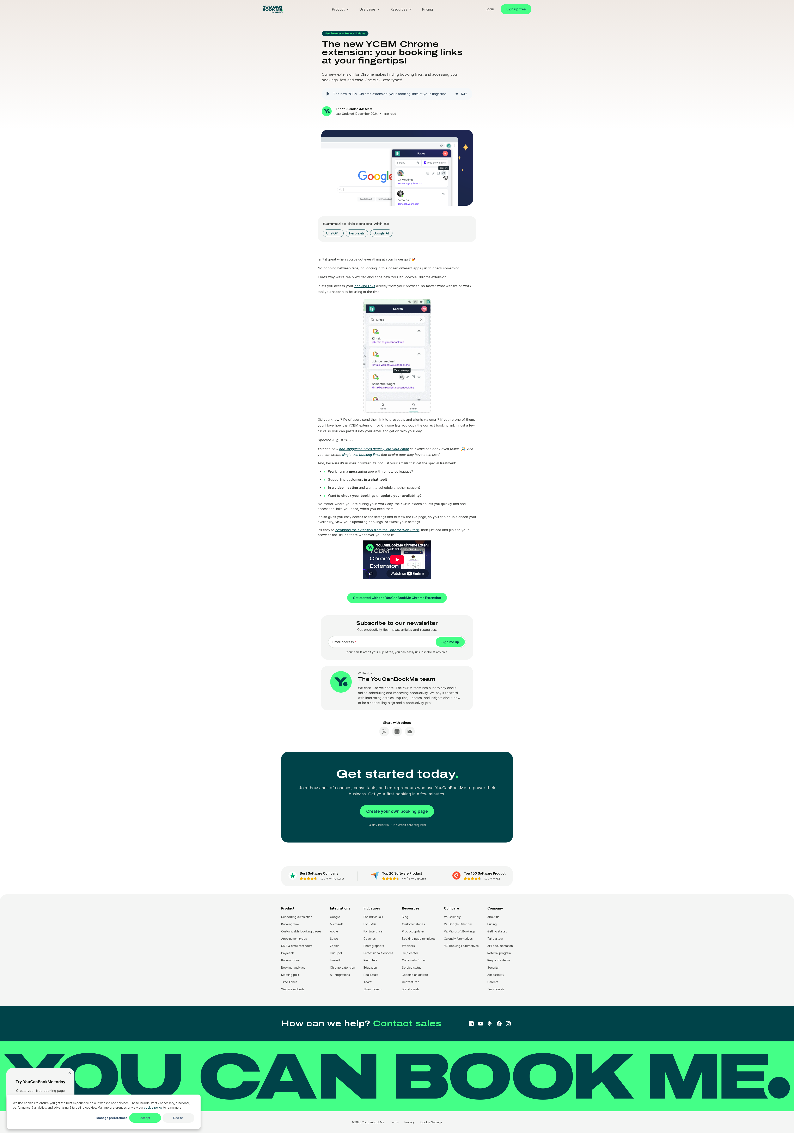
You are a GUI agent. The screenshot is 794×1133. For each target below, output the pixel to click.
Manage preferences (112, 1118)
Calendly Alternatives (458, 938)
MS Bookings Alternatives (461, 946)
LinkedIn (335, 960)
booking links (364, 286)
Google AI (381, 233)
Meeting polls (290, 974)
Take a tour (495, 938)
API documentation (500, 946)
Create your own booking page (397, 811)
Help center (410, 953)
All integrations (340, 974)
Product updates (413, 931)
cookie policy (153, 1107)
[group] (397, 94)
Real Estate (371, 974)
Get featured (410, 982)
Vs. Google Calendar (458, 924)
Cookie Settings (431, 1122)
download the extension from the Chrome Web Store (377, 530)
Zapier (334, 946)
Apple (334, 931)
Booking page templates (418, 938)
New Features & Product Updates (345, 33)
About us (493, 917)
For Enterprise (373, 931)
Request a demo (498, 960)
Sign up (516, 9)
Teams (368, 982)
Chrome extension (342, 967)
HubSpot (336, 953)
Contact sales (407, 1023)
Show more (371, 989)
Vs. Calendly (452, 917)
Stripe (334, 938)
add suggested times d (357, 449)
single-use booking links (361, 455)
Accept (145, 1118)
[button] (328, 94)
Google (335, 917)
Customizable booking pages (301, 931)
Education (370, 967)
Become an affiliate (415, 974)
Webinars (408, 946)
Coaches (370, 938)
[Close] (70, 1072)
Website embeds (292, 989)
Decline (178, 1118)
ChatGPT (333, 233)
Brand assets (411, 989)
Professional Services (378, 953)
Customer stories (413, 924)
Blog (405, 917)
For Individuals (373, 917)
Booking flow (290, 924)
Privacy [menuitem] (409, 1122)
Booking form (290, 960)
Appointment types (294, 938)
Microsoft (336, 924)
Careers (492, 982)
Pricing (492, 924)
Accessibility (495, 974)
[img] (457, 93)
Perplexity (357, 233)
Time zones (289, 982)
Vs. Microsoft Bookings (459, 931)
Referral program (499, 953)
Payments (287, 953)
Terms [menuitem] (394, 1122)
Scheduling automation (296, 917)
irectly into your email (392, 449)
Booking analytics (293, 967)
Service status (411, 967)
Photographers (374, 946)
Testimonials (495, 989)
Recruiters (370, 960)
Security (493, 967)
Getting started (497, 931)
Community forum (414, 960)
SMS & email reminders (296, 946)
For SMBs (370, 924)
